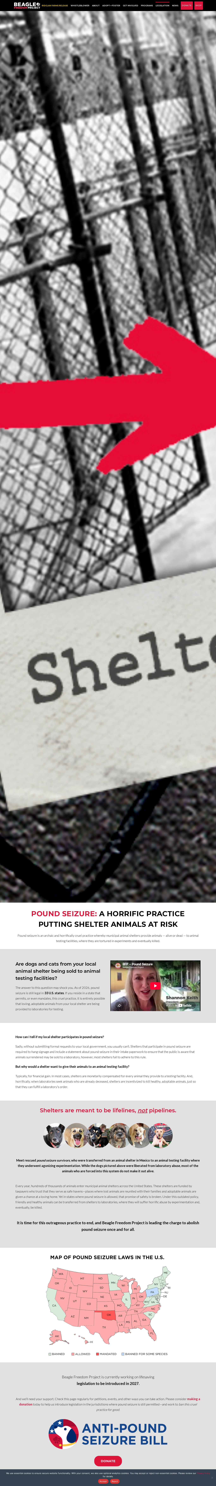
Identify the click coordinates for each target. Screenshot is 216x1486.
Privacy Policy (203, 1473)
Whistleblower (80, 5)
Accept (103, 1481)
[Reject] (212, 1477)
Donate (187, 5)
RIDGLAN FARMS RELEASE (55, 5)
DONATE (108, 1461)
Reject (115, 1481)
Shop (198, 5)
